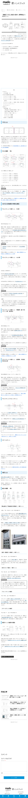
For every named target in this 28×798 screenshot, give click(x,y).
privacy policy (21, 791)
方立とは (4, 91)
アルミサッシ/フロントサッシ (9, 103)
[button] (25, 401)
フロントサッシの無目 (9, 114)
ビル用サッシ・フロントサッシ (7, 656)
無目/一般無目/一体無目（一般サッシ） (12, 111)
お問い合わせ (7, 793)
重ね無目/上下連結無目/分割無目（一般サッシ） (13, 109)
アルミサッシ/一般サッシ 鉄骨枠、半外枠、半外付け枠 (14, 102)
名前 (2, 772)
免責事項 (21, 793)
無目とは (4, 106)
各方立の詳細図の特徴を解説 (8, 94)
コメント (3, 760)
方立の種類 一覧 (7, 93)
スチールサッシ (7, 105)
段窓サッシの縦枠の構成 (8, 117)
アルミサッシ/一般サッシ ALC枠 (10, 97)
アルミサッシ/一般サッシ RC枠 (10, 96)
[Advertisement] (14, 72)
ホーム (7, 791)
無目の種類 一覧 (7, 108)
